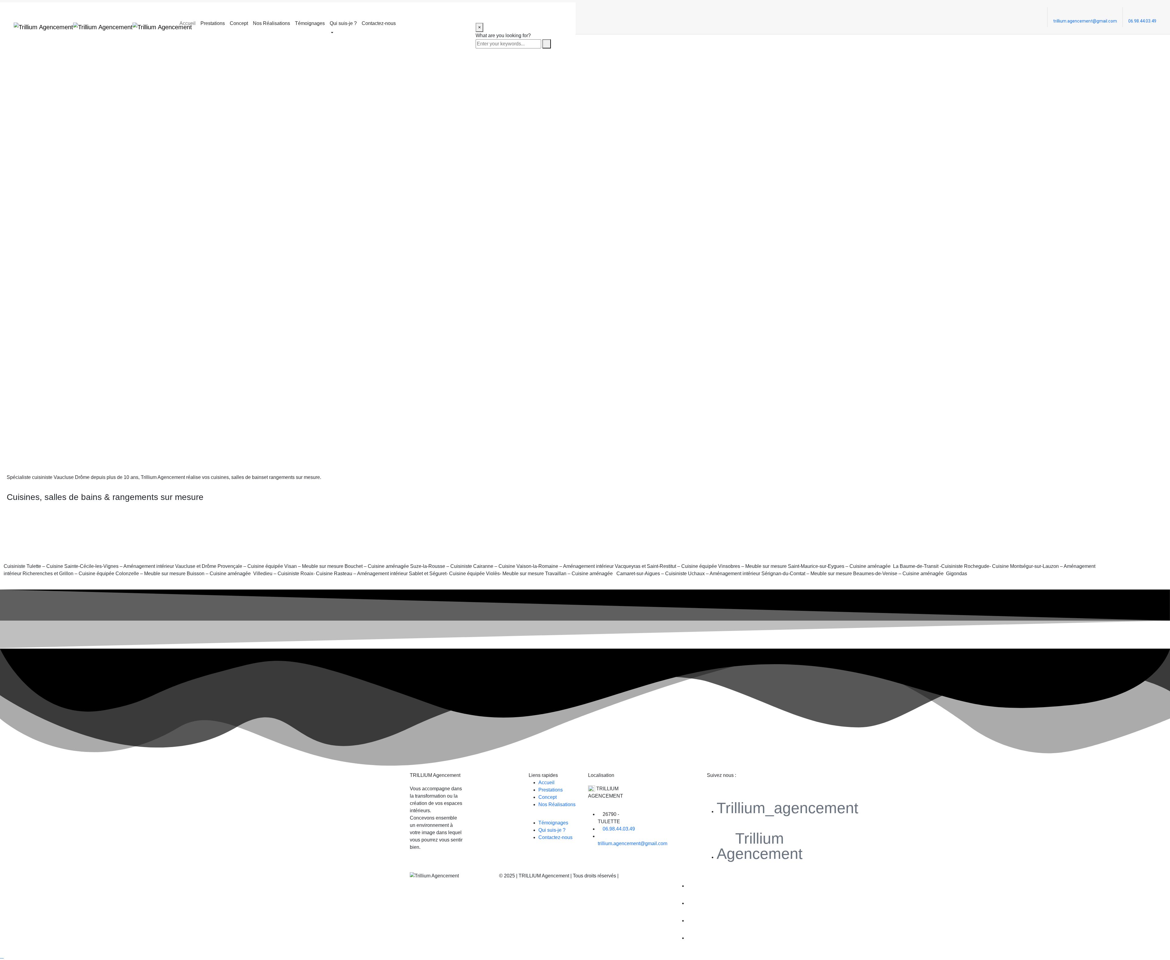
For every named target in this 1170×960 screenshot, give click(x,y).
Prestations (212, 23)
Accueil (187, 23)
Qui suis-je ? (343, 23)
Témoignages (310, 23)
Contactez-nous (379, 23)
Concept (239, 23)
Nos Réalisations (271, 23)
